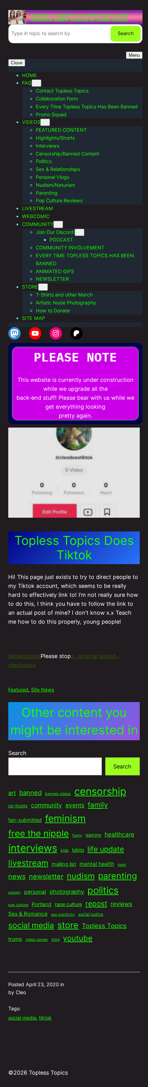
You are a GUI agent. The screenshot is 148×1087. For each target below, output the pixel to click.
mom (122, 864)
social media (31, 925)
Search (126, 33)
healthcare (119, 834)
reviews (121, 903)
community (46, 805)
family (98, 804)
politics (102, 890)
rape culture (68, 904)
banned (30, 792)
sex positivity (63, 914)
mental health (97, 864)
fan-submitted (25, 820)
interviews (32, 848)
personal (35, 892)
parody (14, 892)
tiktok (45, 1018)
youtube (78, 938)
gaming (93, 835)
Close (16, 62)
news (16, 876)
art (12, 792)
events (74, 805)
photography (67, 891)
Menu (134, 55)
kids (64, 850)
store (67, 925)
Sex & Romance (27, 914)
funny (77, 835)
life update (105, 848)
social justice (90, 914)
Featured (18, 689)
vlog (55, 939)
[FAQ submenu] (36, 83)
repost (96, 903)
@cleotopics (24, 656)
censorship (100, 791)
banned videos (58, 794)
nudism (81, 876)
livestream (28, 863)
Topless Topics (104, 925)
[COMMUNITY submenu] (58, 224)
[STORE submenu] (43, 287)
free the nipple (38, 833)
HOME (29, 75)
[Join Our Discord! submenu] (79, 232)
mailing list (64, 864)
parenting (117, 876)
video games (36, 939)
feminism (65, 818)
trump (15, 939)
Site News (42, 689)
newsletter (46, 876)
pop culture (18, 905)
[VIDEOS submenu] (45, 122)
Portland (41, 904)
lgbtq (78, 850)
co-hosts (18, 805)
